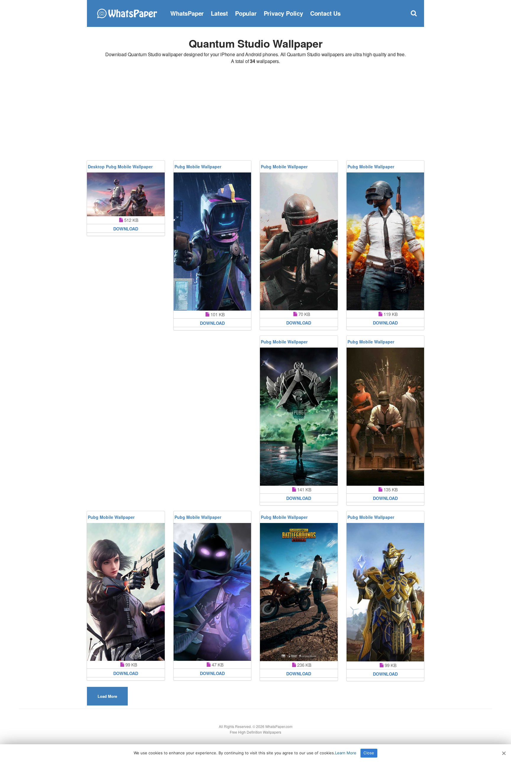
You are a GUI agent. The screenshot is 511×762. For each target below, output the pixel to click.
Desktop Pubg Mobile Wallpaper (120, 166)
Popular (246, 13)
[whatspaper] (126, 12)
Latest (219, 13)
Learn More (345, 752)
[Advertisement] (255, 113)
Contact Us (325, 13)
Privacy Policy (283, 13)
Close (368, 752)
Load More (107, 696)
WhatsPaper (187, 13)
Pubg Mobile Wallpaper (197, 166)
